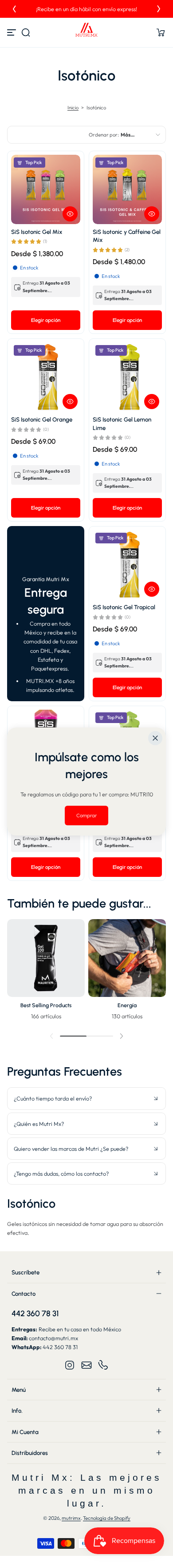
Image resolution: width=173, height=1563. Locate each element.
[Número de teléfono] (103, 1365)
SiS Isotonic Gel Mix (37, 231)
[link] (86, 815)
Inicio (73, 107)
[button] (26, 32)
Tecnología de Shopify (106, 1518)
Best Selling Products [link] (45, 1005)
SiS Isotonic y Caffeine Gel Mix (127, 235)
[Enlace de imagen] (46, 972)
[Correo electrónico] (86, 1365)
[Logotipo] (86, 32)
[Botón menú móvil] (12, 32)
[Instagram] (69, 1365)
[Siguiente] (159, 9)
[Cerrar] (155, 738)
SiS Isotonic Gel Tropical (124, 607)
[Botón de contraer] (86, 1098)
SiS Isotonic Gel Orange (41, 419)
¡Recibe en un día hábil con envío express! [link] (86, 8)
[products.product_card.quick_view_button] (70, 213)
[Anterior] (14, 9)
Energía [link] (127, 1005)
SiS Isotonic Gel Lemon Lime (122, 423)
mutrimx (71, 1518)
